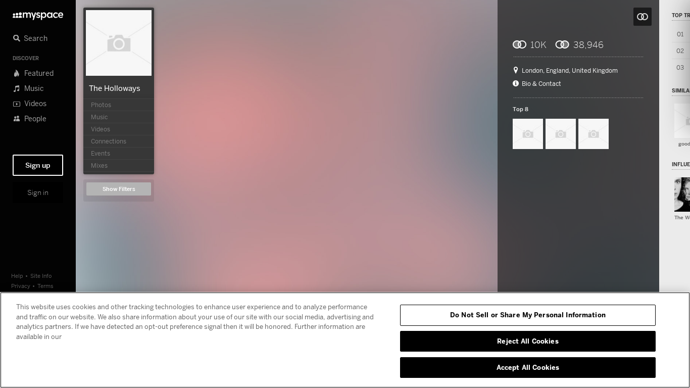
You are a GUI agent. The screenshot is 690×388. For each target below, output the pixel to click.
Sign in (37, 192)
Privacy (20, 285)
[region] (345, 340)
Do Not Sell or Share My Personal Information (528, 314)
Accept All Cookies (528, 366)
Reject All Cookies (527, 341)
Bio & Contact (541, 84)
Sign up (38, 165)
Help (17, 275)
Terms (45, 285)
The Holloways (114, 88)
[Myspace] (38, 13)
